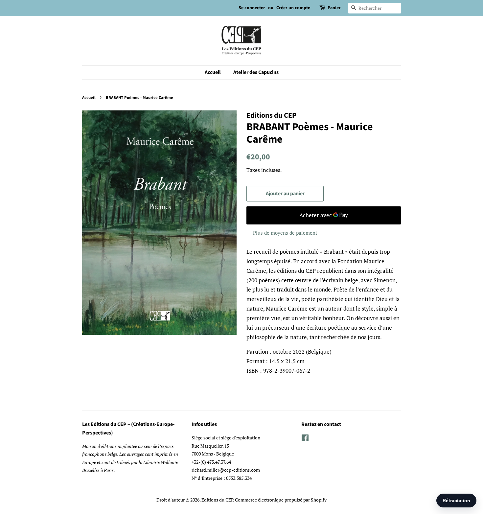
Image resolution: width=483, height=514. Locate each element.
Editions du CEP (217, 500)
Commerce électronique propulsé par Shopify (281, 500)
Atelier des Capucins (256, 72)
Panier (334, 8)
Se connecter (252, 8)
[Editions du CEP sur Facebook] (305, 439)
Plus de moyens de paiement (285, 232)
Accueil (213, 72)
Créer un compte (293, 8)
